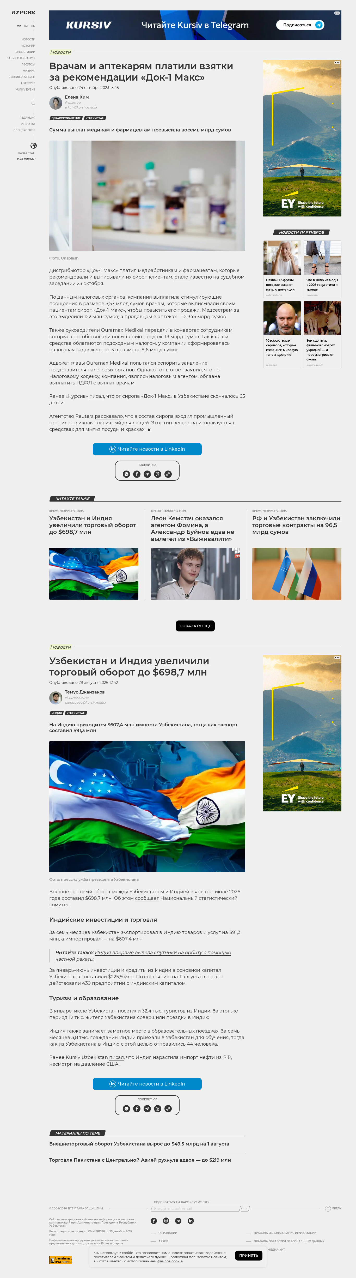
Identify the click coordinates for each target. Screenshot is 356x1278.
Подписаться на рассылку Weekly (181, 1202)
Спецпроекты (24, 130)
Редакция (27, 117)
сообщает (147, 898)
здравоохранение (66, 118)
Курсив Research (22, 77)
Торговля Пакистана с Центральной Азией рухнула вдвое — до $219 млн (140, 1160)
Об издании (167, 1233)
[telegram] (178, 1221)
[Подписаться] (245, 1208)
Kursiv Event (25, 89)
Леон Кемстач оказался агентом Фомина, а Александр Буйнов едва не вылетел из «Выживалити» (192, 528)
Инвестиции (25, 52)
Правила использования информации (285, 1233)
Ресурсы (28, 64)
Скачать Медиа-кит (269, 1249)
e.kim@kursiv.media (81, 107)
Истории (28, 45)
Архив (163, 1241)
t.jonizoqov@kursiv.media (85, 702)
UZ (26, 26)
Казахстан (26, 153)
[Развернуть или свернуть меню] (33, 104)
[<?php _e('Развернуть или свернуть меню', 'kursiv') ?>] (33, 145)
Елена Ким (77, 97)
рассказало (109, 416)
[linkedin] (190, 1221)
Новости (28, 39)
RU (19, 26)
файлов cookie (170, 1261)
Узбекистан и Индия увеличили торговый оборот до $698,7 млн (92, 525)
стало (181, 277)
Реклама (28, 124)
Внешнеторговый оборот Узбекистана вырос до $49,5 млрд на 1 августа (139, 1144)
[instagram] (166, 1221)
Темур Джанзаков (85, 692)
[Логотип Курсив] (23, 12)
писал (96, 396)
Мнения (29, 71)
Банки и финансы (21, 58)
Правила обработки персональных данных (289, 1241)
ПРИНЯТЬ (248, 1255)
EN (33, 26)
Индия (57, 713)
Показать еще (195, 626)
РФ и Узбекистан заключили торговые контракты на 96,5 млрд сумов (296, 525)
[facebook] (154, 1221)
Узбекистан (26, 159)
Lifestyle (28, 83)
